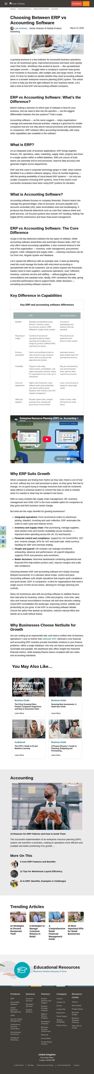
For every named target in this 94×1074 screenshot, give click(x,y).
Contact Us (61, 1002)
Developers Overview (45, 1023)
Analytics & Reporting (15, 1039)
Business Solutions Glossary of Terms (50, 971)
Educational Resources (24, 9)
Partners (45, 994)
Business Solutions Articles (41, 9)
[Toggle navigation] (6, 4)
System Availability (62, 1021)
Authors (75, 1002)
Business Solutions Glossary (75, 1020)
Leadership (61, 1009)
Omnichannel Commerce (16, 1033)
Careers (62, 998)
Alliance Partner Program (44, 1016)
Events (59, 1006)
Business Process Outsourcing (46, 1029)
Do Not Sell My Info (64, 1065)
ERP (12, 999)
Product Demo (77, 1009)
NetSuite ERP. (50, 639)
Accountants (46, 1038)
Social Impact (62, 1016)
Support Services (29, 1011)
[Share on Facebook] (3, 528)
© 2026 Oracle (19, 1065)
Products (15, 994)
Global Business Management (16, 1010)
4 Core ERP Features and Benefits (38, 861)
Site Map (31, 1065)
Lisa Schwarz (20, 28)
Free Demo (77, 4)
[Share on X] (3, 532)
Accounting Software (15, 1003)
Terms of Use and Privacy (46, 1065)
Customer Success (29, 1000)
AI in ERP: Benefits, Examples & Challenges (43, 881)
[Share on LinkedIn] (3, 537)
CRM (12, 1015)
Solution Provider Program (44, 1008)
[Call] (86, 3)
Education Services (30, 1005)
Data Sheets (76, 1005)
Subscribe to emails (77, 1027)
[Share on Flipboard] (3, 541)
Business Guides (75, 1013)
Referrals (44, 1035)
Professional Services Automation (15, 1026)
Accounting (55, 9)
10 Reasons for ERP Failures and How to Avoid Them (38, 834)
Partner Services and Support (46, 1001)
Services (30, 994)
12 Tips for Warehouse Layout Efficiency (41, 871)
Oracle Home (62, 1025)
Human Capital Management (16, 1020)
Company (13, 9)
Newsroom (61, 1013)
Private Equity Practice (46, 1043)
